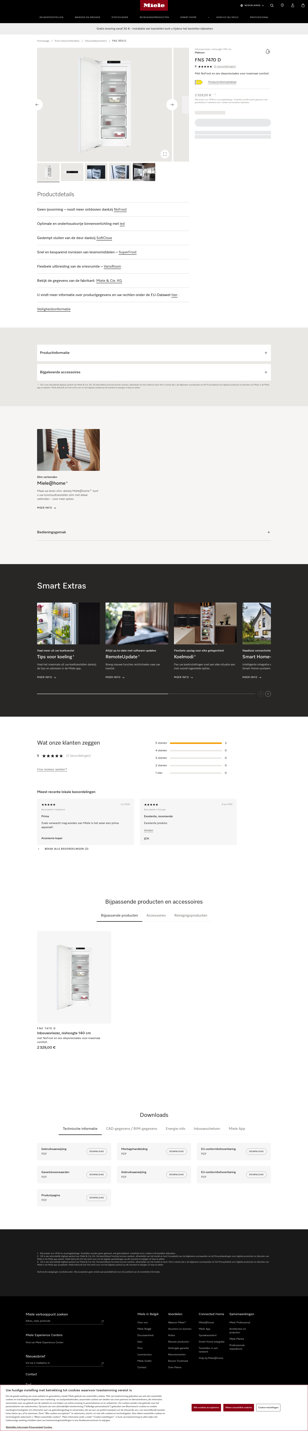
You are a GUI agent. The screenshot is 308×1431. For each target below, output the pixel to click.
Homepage (43, 41)
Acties (171, 1335)
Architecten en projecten (237, 1331)
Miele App (237, 1129)
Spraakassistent (208, 1335)
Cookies (47, 1427)
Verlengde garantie (178, 1348)
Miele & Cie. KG (109, 280)
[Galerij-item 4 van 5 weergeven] (120, 172)
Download (96, 1151)
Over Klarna (174, 1367)
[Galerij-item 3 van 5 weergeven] (96, 172)
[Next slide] (172, 104)
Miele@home (206, 1322)
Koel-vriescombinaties (67, 41)
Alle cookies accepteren (206, 1407)
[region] (113, 105)
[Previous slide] (37, 104)
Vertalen (148, 830)
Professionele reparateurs (237, 1347)
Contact (141, 1367)
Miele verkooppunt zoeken (47, 1314)
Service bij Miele (227, 17)
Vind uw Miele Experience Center (44, 1342)
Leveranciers (144, 1354)
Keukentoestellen (51, 17)
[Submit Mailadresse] (102, 1363)
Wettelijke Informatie (17, 1427)
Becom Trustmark (178, 1361)
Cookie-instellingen (268, 1407)
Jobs (139, 1342)
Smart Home (188, 17)
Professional (259, 17)
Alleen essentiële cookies (238, 1407)
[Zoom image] (165, 154)
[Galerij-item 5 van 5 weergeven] (144, 172)
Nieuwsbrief (35, 1356)
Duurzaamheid (145, 1335)
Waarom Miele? (177, 1322)
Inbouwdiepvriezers (96, 41)
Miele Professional (239, 1322)
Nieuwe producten (178, 1342)
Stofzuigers (120, 17)
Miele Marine (236, 1339)
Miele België (144, 1329)
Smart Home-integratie (212, 1342)
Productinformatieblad (222, 82)
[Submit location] (102, 1321)
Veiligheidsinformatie (54, 309)
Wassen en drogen (87, 17)
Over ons (142, 1322)
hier (174, 295)
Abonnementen (177, 1354)
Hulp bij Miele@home (211, 1358)
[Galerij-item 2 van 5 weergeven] (72, 172)
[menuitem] (53, 17)
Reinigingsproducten (154, 17)
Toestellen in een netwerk (208, 1350)
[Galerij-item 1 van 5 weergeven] (48, 172)
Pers (140, 1348)
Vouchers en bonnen (179, 1329)
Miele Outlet (144, 1361)
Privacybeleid (36, 1427)
